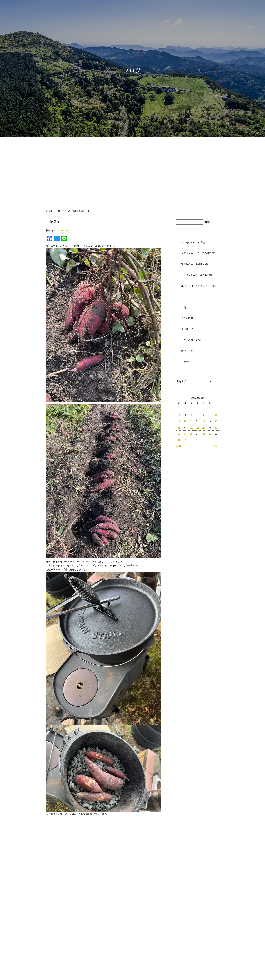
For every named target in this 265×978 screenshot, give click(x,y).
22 (216, 427)
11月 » (216, 446)
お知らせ (186, 361)
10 (185, 421)
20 (203, 427)
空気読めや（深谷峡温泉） (195, 264)
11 (191, 421)
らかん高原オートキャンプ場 (109, 166)
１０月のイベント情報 (193, 242)
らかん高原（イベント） (194, 340)
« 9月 (178, 446)
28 (210, 433)
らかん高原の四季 (164, 880)
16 (179, 427)
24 (185, 433)
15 (216, 421)
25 (191, 433)
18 (191, 427)
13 (203, 421)
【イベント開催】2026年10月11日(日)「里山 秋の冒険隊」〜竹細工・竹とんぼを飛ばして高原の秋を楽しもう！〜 (200, 275)
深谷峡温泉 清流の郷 (148, 166)
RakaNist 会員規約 (165, 932)
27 (203, 433)
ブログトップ (197, 212)
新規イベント (188, 350)
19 (197, 427)
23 (179, 433)
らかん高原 (187, 318)
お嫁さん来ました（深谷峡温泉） (198, 253)
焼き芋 (55, 221)
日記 (183, 307)
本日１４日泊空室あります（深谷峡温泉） (200, 285)
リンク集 (159, 906)
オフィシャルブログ (165, 923)
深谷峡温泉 (187, 329)
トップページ (73, 166)
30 (179, 439)
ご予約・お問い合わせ (188, 166)
